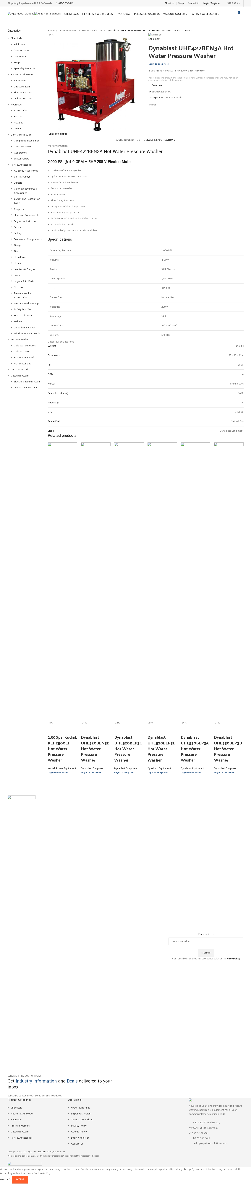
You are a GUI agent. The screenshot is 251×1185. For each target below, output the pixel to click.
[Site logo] (21, 14)
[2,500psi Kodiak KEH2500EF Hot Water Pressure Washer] (62, 581)
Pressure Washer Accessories (23, 295)
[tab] (128, 140)
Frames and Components (27, 239)
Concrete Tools (22, 147)
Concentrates (21, 50)
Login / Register (80, 1138)
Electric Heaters (23, 93)
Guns (16, 251)
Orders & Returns (80, 1108)
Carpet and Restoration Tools (27, 201)
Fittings (18, 233)
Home (51, 31)
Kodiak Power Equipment (62, 768)
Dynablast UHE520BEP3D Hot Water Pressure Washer (162, 748)
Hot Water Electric (24, 358)
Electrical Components (26, 215)
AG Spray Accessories (26, 171)
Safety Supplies (22, 309)
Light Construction (21, 135)
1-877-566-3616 (64, 3)
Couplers (19, 209)
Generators (20, 153)
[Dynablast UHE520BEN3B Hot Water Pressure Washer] (96, 581)
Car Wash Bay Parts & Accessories (25, 191)
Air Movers (20, 81)
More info (6, 1179)
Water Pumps (21, 159)
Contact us (77, 1144)
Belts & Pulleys (22, 177)
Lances (17, 275)
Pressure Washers (20, 340)
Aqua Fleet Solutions (36, 1151)
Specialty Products (24, 68)
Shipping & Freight (81, 1114)
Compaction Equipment (27, 141)
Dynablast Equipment (93, 768)
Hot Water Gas (22, 364)
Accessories (20, 111)
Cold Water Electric (25, 346)
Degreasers (20, 57)
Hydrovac (16, 105)
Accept (19, 1179)
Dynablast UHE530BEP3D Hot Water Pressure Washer (228, 748)
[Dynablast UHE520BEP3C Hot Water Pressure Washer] (129, 581)
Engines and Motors (25, 221)
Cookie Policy (79, 1132)
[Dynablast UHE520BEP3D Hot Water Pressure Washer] (162, 581)
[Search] (243, 14)
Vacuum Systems (20, 376)
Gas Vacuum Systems (25, 388)
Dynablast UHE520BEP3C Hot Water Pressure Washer (128, 748)
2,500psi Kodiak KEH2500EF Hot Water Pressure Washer (62, 748)
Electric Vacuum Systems (27, 382)
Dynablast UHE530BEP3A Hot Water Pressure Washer (195, 748)
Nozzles (18, 123)
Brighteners (20, 45)
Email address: (206, 934)
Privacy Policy (79, 1126)
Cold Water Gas (22, 352)
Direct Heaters (22, 87)
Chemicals (16, 38)
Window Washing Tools (27, 334)
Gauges (18, 245)
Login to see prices (158, 64)
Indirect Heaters (23, 99)
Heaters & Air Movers (22, 75)
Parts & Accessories (21, 165)
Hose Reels (20, 257)
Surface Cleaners (23, 316)
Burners (18, 183)
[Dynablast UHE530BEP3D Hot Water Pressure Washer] (229, 581)
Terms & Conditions (82, 1120)
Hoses (17, 263)
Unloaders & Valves (24, 328)
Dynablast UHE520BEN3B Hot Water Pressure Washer (95, 748)
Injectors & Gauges (24, 269)
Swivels (18, 322)
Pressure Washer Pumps (27, 303)
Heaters (18, 117)
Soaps (17, 63)
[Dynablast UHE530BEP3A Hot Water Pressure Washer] (195, 581)
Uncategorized (19, 370)
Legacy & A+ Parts (24, 281)
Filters (17, 227)
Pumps (17, 129)
